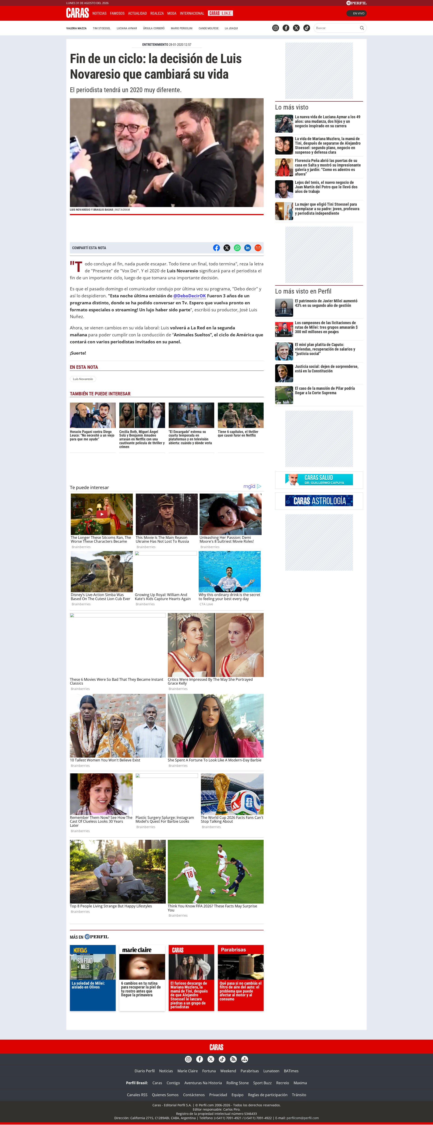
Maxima (300, 1082)
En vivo (358, 13)
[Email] (258, 247)
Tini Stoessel (102, 28)
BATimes (291, 1070)
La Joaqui (231, 28)
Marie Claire (187, 1070)
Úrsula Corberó (154, 28)
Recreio (282, 1082)
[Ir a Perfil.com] (356, 3)
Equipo (238, 1094)
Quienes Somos (165, 1094)
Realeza (157, 13)
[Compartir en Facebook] (216, 247)
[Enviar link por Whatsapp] (237, 247)
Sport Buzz (262, 1082)
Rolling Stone (237, 1082)
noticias (93, 950)
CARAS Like (220, 12)
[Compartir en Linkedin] (247, 247)
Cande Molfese (209, 28)
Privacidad (218, 1094)
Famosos (117, 13)
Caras (157, 1082)
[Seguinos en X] (296, 28)
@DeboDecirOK (189, 296)
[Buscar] (362, 28)
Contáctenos (194, 1094)
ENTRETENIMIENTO (155, 45)
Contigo (173, 1082)
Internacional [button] (192, 13)
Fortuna (209, 1070)
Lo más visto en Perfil (303, 291)
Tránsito (299, 1094)
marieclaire (142, 950)
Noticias (99, 13)
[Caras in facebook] (286, 28)
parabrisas (241, 950)
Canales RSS (137, 1094)
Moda (171, 13)
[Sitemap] (244, 1059)
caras (191, 950)
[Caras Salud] (319, 483)
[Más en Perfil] (96, 937)
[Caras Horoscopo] (319, 504)
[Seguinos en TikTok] (306, 28)
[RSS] (233, 1059)
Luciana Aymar (127, 28)
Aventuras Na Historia (203, 1082)
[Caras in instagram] (275, 28)
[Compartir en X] (226, 247)
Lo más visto (292, 107)
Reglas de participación (268, 1094)
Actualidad (137, 13)
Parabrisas (250, 1070)
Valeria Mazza (76, 28)
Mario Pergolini (181, 28)
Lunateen (271, 1070)
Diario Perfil (145, 1070)
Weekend (228, 1070)
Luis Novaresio (83, 379)
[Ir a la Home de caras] (77, 16)
